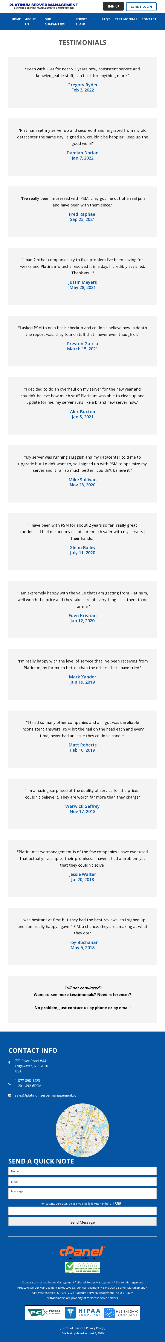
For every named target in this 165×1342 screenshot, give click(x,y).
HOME (16, 19)
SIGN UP (113, 6)
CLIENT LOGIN (141, 7)
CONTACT (149, 19)
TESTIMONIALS (126, 19)
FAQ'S (106, 19)
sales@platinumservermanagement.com (47, 1095)
